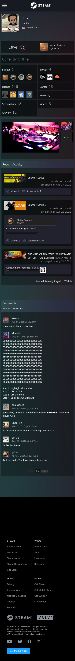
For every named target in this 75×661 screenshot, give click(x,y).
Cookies (11, 601)
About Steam (14, 546)
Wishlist (68, 281)
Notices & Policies (16, 595)
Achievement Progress (18, 228)
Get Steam (39, 584)
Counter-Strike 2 (37, 204)
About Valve (40, 546)
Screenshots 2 (33, 191)
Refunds (11, 607)
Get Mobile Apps (18, 650)
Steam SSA (12, 552)
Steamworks (13, 558)
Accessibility (13, 590)
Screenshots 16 (36, 240)
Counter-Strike (36, 177)
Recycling (39, 564)
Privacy (10, 584)
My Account (40, 601)
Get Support (40, 595)
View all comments (12, 308)
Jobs (36, 552)
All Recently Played (51, 281)
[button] (16, 46)
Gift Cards (12, 569)
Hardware (39, 558)
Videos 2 (15, 240)
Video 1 (15, 191)
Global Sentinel (24, 220)
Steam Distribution (17, 564)
